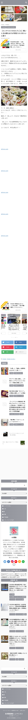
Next (25, 324)
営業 (5, 514)
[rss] (23, 561)
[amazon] (19, 561)
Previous (2, 324)
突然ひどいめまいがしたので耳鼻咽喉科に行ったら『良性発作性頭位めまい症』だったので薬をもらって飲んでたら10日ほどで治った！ (18, 640)
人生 (5, 508)
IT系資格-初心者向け (11, 359)
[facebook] (8, 561)
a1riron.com (4, 149)
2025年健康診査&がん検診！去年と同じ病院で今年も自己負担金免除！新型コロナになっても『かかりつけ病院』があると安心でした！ (18, 623)
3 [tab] (14, 337)
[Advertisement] (14, 257)
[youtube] (15, 561)
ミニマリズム (7, 506)
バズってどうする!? (9, 520)
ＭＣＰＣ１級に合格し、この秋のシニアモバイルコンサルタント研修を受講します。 (17, 380)
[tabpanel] (14, 325)
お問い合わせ (22, 710)
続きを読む (14, 333)
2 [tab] (13, 337)
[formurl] (14, 564)
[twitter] (4, 561)
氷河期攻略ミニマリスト (14, 714)
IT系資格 (4, 359)
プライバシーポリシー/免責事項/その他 (10, 710)
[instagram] (12, 561)
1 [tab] (11, 337)
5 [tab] (17, 337)
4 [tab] (16, 337)
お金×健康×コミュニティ (14, 715)
